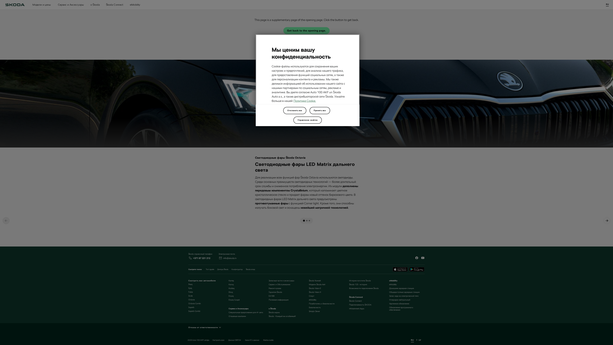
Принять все (320, 110)
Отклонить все (294, 110)
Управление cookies (308, 120)
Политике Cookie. (304, 100)
